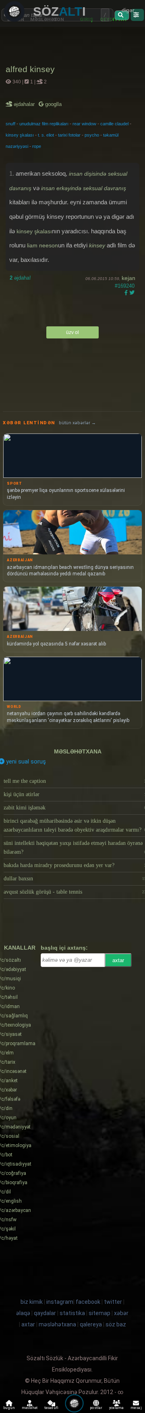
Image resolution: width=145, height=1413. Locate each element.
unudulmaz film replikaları (43, 123)
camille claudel (114, 123)
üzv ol (72, 332)
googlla (53, 104)
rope (36, 146)
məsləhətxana (78, 751)
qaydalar (45, 1313)
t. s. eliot (46, 135)
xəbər (121, 1313)
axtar (118, 960)
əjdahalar (24, 104)
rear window (84, 123)
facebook (88, 1302)
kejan (128, 278)
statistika (72, 1313)
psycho (92, 135)
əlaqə (23, 1313)
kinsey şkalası (20, 135)
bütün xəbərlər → (77, 422)
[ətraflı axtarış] (137, 15)
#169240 (125, 286)
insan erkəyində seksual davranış (83, 188)
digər (128, 10)
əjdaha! (20, 278)
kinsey (97, 245)
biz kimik (32, 1302)
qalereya (91, 1324)
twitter (113, 1302)
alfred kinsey (30, 69)
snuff (10, 123)
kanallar (19, 947)
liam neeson (42, 245)
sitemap (99, 1313)
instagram (59, 1302)
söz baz (116, 1324)
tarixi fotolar (69, 135)
